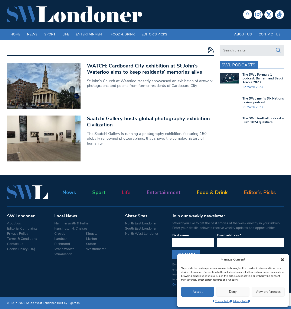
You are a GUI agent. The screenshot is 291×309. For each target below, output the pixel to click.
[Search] (278, 50)
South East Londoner (141, 228)
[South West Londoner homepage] (74, 14)
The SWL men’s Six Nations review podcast (263, 100)
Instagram (258, 14)
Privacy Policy (241, 301)
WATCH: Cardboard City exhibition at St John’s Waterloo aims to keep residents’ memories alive (144, 68)
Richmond (62, 244)
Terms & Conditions (22, 238)
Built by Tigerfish (68, 303)
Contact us (270, 34)
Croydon (60, 233)
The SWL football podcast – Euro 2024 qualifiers (263, 120)
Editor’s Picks (260, 192)
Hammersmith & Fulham (72, 223)
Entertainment (90, 34)
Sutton (91, 244)
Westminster (96, 249)
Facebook (247, 14)
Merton (91, 238)
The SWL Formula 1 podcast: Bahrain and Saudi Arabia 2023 (262, 78)
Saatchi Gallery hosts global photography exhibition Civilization (148, 121)
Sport (50, 34)
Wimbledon (63, 254)
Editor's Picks (154, 34)
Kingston (92, 233)
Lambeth (61, 238)
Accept (198, 292)
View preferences (268, 292)
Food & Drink (123, 34)
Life (65, 34)
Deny (233, 292)
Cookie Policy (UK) (21, 249)
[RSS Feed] (210, 50)
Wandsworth (64, 249)
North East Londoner (141, 223)
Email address (229, 235)
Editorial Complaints (22, 228)
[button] (282, 259)
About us (243, 34)
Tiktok (279, 14)
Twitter (268, 14)
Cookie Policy (222, 301)
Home (15, 34)
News (32, 34)
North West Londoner (141, 233)
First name (180, 235)
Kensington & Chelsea (70, 228)
